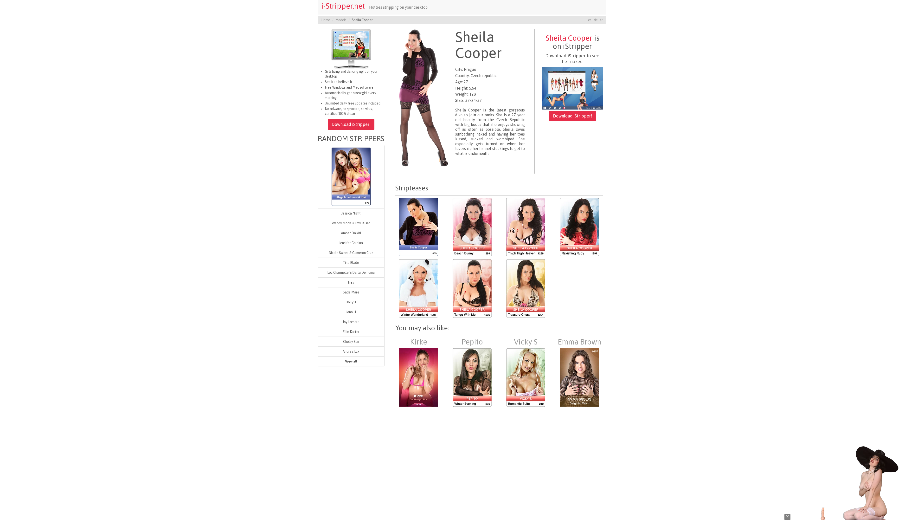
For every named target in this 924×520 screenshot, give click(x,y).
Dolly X (351, 302)
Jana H (351, 312)
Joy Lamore (351, 322)
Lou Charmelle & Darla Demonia (351, 272)
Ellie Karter (351, 332)
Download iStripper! (351, 124)
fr (601, 20)
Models (340, 20)
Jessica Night (351, 213)
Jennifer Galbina (351, 243)
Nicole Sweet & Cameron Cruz (351, 253)
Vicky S (526, 342)
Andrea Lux (351, 351)
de (596, 20)
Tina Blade (351, 263)
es (589, 20)
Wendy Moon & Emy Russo (351, 223)
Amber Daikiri (351, 233)
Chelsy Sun (351, 342)
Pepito (472, 342)
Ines (351, 282)
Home (325, 20)
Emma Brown (579, 342)
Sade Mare (351, 292)
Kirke (418, 342)
